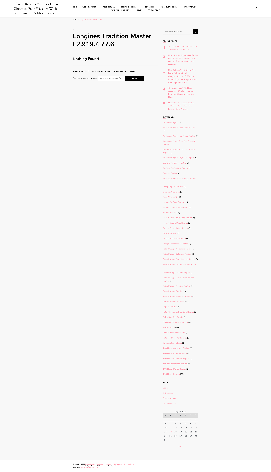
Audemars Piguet (89, 7)
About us (139, 10)
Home (75, 7)
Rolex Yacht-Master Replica (175, 338)
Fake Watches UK (170, 197)
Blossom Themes (123, 466)
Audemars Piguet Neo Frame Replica (179, 136)
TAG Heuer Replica (169, 7)
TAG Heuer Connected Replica (176, 358)
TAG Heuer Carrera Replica (175, 353)
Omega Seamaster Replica (174, 238)
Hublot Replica (189, 7)
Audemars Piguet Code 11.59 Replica (179, 128)
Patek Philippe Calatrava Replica (177, 254)
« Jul (179, 446)
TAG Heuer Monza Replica (174, 369)
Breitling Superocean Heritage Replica (179, 178)
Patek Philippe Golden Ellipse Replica (179, 264)
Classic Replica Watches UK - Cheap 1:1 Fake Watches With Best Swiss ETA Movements (103, 465)
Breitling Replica (128, 7)
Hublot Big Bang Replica (173, 202)
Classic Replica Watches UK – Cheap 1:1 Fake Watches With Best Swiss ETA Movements (36, 8)
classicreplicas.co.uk (171, 192)
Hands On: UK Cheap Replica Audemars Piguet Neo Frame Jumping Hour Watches (181, 105)
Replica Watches (170, 307)
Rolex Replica (109, 7)
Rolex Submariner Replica (174, 332)
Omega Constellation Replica (175, 228)
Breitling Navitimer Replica (174, 163)
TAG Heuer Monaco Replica (175, 363)
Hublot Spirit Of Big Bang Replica (177, 217)
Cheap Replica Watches (173, 186)
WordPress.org (169, 403)
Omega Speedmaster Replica (175, 243)
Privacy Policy (154, 10)
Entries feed (168, 393)
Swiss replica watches (172, 343)
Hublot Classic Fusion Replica (175, 207)
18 (170, 432)
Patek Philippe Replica (120, 10)
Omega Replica (148, 7)
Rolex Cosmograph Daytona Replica (178, 312)
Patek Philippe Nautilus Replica (176, 286)
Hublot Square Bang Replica (175, 223)
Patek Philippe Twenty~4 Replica (177, 296)
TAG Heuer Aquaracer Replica (176, 348)
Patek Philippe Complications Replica (179, 259)
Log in (165, 388)
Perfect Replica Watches (173, 301)
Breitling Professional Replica (175, 168)
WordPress (85, 468)
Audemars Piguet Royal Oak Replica (178, 157)
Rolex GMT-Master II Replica (175, 322)
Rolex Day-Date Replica (173, 317)
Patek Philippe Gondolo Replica (176, 272)
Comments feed (170, 398)
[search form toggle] (256, 8)
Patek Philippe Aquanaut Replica (177, 249)
